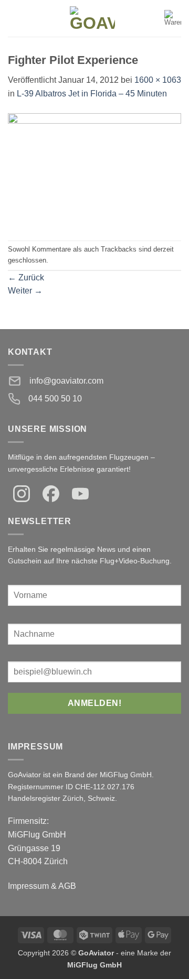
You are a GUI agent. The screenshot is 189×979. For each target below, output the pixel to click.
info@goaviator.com (66, 380)
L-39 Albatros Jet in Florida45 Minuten (92, 93)
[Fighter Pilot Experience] (94, 169)
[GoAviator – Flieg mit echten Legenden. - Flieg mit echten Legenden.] (92, 18)
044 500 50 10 (55, 398)
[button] (14, 18)
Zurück (26, 277)
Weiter (25, 290)
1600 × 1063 (157, 79)
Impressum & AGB (42, 886)
